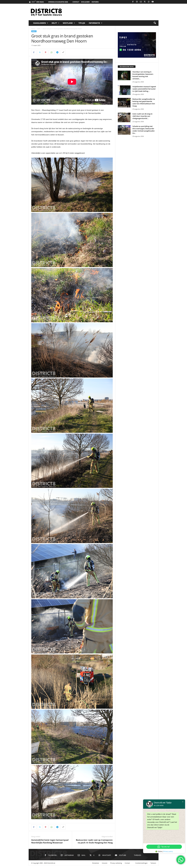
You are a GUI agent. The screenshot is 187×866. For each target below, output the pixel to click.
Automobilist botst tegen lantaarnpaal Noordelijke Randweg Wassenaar (50, 841)
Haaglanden (39, 23)
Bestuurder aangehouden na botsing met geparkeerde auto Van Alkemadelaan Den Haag (143, 102)
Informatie (94, 23)
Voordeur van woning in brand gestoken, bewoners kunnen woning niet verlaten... (142, 75)
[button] (154, 23)
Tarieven (153, 863)
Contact (76, 2)
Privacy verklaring (116, 863)
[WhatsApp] (148, 2)
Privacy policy (168, 851)
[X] (144, 2)
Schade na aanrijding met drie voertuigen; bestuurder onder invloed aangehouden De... (143, 129)
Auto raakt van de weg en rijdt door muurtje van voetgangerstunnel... (142, 116)
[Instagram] (136, 2)
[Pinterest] (45, 52)
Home (33, 29)
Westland (68, 23)
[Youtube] (152, 2)
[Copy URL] (63, 52)
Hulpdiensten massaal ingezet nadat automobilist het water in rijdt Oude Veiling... (144, 88)
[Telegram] (57, 52)
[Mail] (140, 2)
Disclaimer (85, 2)
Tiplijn (81, 23)
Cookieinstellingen (141, 863)
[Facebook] (132, 2)
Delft (54, 23)
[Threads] (156, 2)
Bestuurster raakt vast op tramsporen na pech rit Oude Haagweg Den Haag (94, 841)
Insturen (95, 2)
